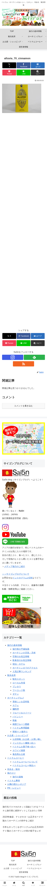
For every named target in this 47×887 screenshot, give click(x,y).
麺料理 (16, 709)
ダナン (16, 694)
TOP (13, 861)
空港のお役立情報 (21, 656)
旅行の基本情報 (14, 645)
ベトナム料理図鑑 (21, 728)
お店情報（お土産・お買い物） (27, 739)
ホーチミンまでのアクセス (25, 668)
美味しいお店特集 (21, 702)
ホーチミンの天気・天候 (24, 653)
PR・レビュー (14, 788)
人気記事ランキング (22, 671)
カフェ (16, 705)
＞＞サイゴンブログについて (15, 574)
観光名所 (11, 675)
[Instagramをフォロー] (12, 357)
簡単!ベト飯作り (20, 732)
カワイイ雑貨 (19, 750)
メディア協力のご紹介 (14, 566)
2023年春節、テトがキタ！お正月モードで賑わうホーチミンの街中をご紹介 (23, 819)
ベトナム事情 (13, 780)
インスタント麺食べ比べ (24, 743)
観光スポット (19, 679)
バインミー (18, 717)
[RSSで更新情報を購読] (23, 363)
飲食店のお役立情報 (22, 660)
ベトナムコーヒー (15, 758)
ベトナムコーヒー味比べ (24, 765)
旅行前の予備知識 (21, 649)
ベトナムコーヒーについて (25, 762)
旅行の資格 (18, 777)
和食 (15, 720)
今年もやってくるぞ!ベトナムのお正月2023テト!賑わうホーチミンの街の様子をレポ (23, 829)
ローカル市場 (19, 683)
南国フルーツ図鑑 (21, 724)
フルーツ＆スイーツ (22, 713)
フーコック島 (19, 690)
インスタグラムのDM (23, 578)
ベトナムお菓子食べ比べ (24, 747)
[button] (38, 72)
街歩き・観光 (13, 769)
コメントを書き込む (23, 406)
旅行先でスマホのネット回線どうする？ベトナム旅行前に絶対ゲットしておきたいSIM (23, 809)
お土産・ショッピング (17, 735)
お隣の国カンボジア (16, 784)
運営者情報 (23, 872)
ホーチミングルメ (15, 698)
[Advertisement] (23, 223)
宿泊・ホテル (19, 664)
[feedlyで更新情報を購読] (34, 357)
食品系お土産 (19, 754)
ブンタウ (17, 687)
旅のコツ (11, 773)
